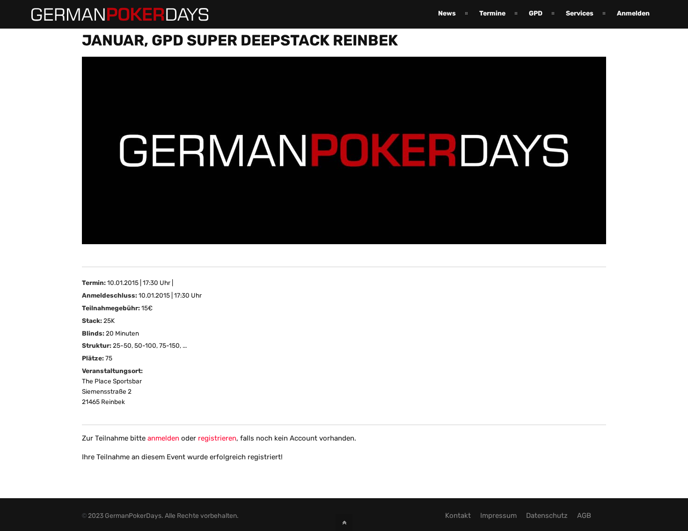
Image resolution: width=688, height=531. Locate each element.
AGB (584, 515)
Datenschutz (547, 515)
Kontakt (458, 515)
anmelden (163, 438)
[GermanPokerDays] (112, 15)
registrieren (217, 438)
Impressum (498, 515)
